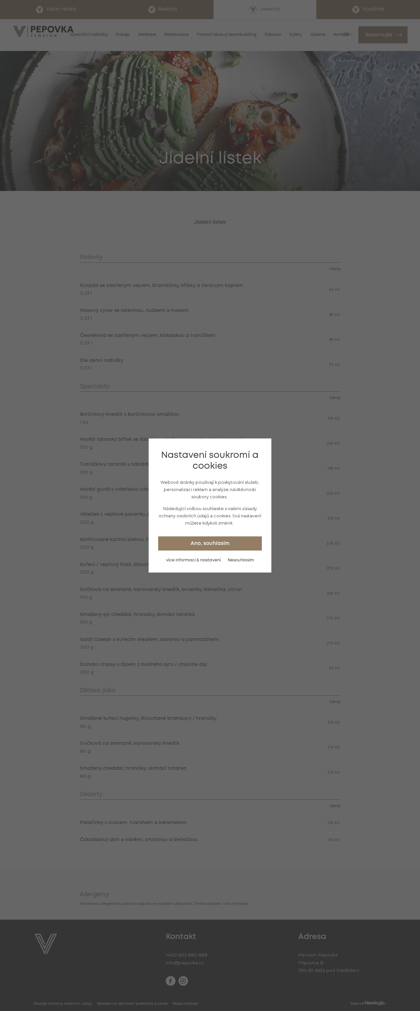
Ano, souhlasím (210, 543)
